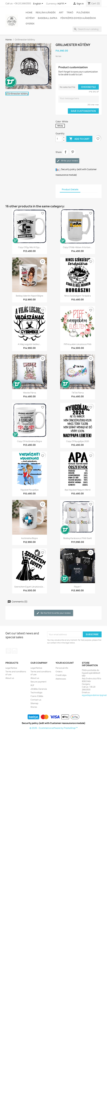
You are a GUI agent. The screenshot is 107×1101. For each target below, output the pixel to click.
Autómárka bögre (29, 538)
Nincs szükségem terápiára (77, 295)
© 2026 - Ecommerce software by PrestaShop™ (54, 728)
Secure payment (38, 681)
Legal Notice (11, 668)
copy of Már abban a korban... (77, 247)
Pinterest (72, 152)
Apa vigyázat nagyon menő (78, 489)
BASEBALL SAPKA (47, 18)
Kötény (30, 18)
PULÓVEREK (83, 12)
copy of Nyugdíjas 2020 (77, 441)
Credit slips (61, 675)
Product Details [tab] (70, 189)
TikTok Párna (78, 392)
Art (61, 12)
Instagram (14, 651)
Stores (34, 707)
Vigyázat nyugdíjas (29, 489)
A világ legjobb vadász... (29, 344)
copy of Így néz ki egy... (29, 247)
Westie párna (29, 392)
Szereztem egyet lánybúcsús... (29, 586)
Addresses (61, 678)
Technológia (36, 692)
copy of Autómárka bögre (29, 441)
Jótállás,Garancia (39, 689)
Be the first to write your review (55, 613)
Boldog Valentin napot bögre (29, 295)
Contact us (36, 699)
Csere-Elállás (37, 696)
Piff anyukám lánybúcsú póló (77, 344)
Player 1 (77, 586)
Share (65, 152)
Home (29, 12)
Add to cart (79, 138)
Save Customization (83, 110)
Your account (65, 662)
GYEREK (30, 23)
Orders (59, 671)
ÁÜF (32, 685)
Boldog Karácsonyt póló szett (77, 538)
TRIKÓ (70, 12)
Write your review (69, 160)
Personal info (62, 668)
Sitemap (34, 703)
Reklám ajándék (46, 12)
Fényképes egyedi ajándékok (78, 18)
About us (9, 678)
